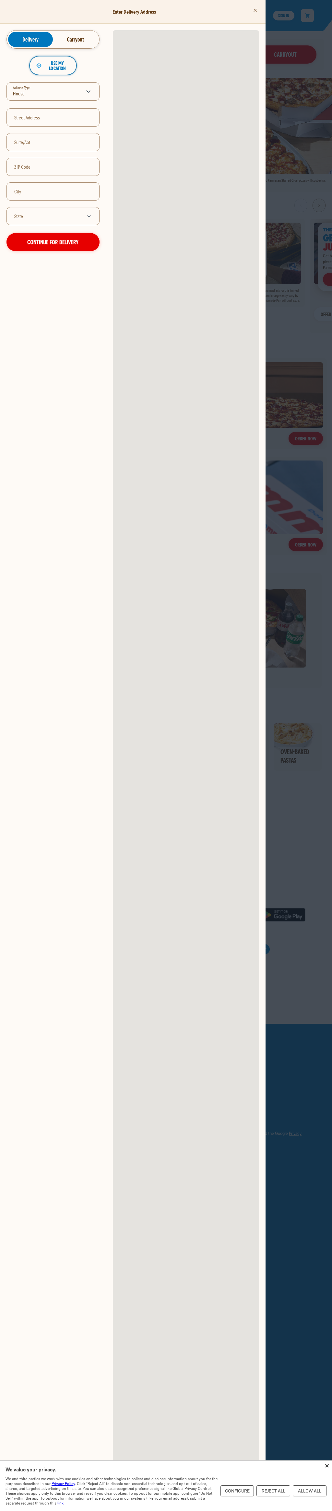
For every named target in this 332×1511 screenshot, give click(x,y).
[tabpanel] (53, 153)
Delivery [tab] (30, 39)
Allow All (309, 1491)
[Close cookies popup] (327, 1466)
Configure (237, 1491)
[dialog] (166, 1485)
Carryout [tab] (75, 39)
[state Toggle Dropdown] (90, 216)
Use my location (57, 65)
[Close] (255, 10)
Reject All (273, 1491)
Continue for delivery (52, 242)
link (60, 1503)
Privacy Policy (63, 1483)
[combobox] (43, 216)
